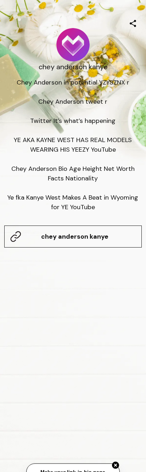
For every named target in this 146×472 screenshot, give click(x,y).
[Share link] (133, 22)
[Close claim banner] (115, 464)
